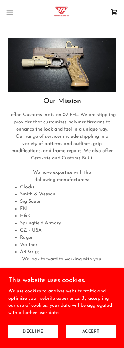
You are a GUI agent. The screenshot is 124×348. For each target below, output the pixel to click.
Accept (91, 331)
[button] (12, 12)
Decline (33, 331)
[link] (62, 12)
